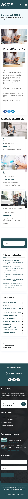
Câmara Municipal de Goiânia (14, 313)
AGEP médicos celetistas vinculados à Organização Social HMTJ (14, 262)
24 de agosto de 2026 (13, 442)
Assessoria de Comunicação (9, 417)
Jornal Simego (10, 319)
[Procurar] (21, 4)
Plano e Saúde (8, 179)
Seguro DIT (7, 146)
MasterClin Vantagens (12, 321)
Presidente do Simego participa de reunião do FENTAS (14, 280)
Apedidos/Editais (10, 303)
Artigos (8, 306)
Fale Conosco (11, 494)
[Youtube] (14, 379)
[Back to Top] (25, 496)
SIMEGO (14, 488)
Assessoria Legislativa (8, 425)
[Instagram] (18, 379)
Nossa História (20, 494)
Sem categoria (10, 333)
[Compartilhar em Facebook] (5, 111)
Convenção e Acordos (8, 428)
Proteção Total (9, 143)
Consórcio (7, 216)
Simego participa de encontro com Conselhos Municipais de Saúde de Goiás (13, 285)
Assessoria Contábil (7, 420)
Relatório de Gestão (11, 330)
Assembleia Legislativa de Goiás (14, 309)
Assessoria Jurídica (7, 422)
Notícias (8, 324)
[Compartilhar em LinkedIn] (13, 111)
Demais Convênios (11, 316)
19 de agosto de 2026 (13, 450)
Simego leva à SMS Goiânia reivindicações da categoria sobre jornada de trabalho (14, 268)
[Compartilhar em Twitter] (9, 111)
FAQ (5, 494)
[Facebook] (10, 379)
